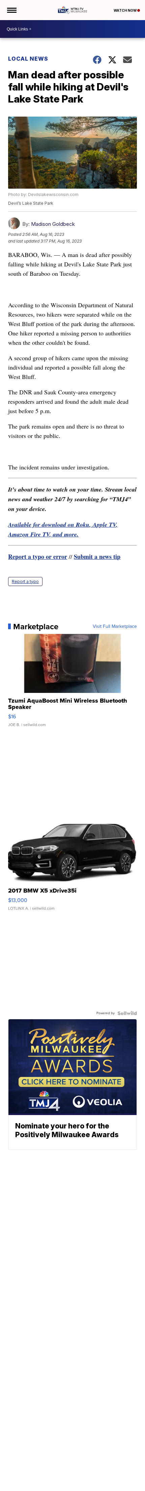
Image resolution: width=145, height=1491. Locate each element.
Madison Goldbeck (53, 224)
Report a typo (25, 581)
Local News (28, 58)
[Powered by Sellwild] (127, 1013)
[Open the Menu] (11, 10)
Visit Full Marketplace (115, 626)
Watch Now (125, 10)
